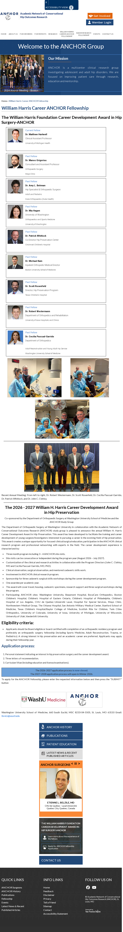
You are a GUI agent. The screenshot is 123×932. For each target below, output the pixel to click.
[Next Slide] (79, 763)
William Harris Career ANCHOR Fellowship (67, 34)
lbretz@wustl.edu (11, 715)
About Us (13, 34)
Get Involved (102, 15)
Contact (47, 909)
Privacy (47, 898)
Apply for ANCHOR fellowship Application (61, 847)
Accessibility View (56, 7)
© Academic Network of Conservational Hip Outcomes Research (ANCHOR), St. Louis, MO (102, 899)
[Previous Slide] (72, 763)
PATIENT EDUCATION (61, 744)
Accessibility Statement (55, 913)
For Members (26, 34)
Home (3, 34)
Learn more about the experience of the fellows (63, 837)
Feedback (48, 891)
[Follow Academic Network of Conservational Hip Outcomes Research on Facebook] (88, 888)
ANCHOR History (59, 727)
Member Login (101, 22)
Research (52, 34)
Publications (57, 735)
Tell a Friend (49, 902)
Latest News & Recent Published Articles (62, 754)
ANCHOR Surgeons (55, 764)
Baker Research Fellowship (83, 34)
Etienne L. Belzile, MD (60, 802)
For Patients (40, 34)
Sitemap (47, 906)
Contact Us (107, 34)
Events (96, 34)
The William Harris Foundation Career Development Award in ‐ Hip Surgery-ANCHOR (60, 827)
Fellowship (7, 898)
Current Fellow (32, 130)
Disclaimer (48, 894)
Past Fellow (31, 156)
